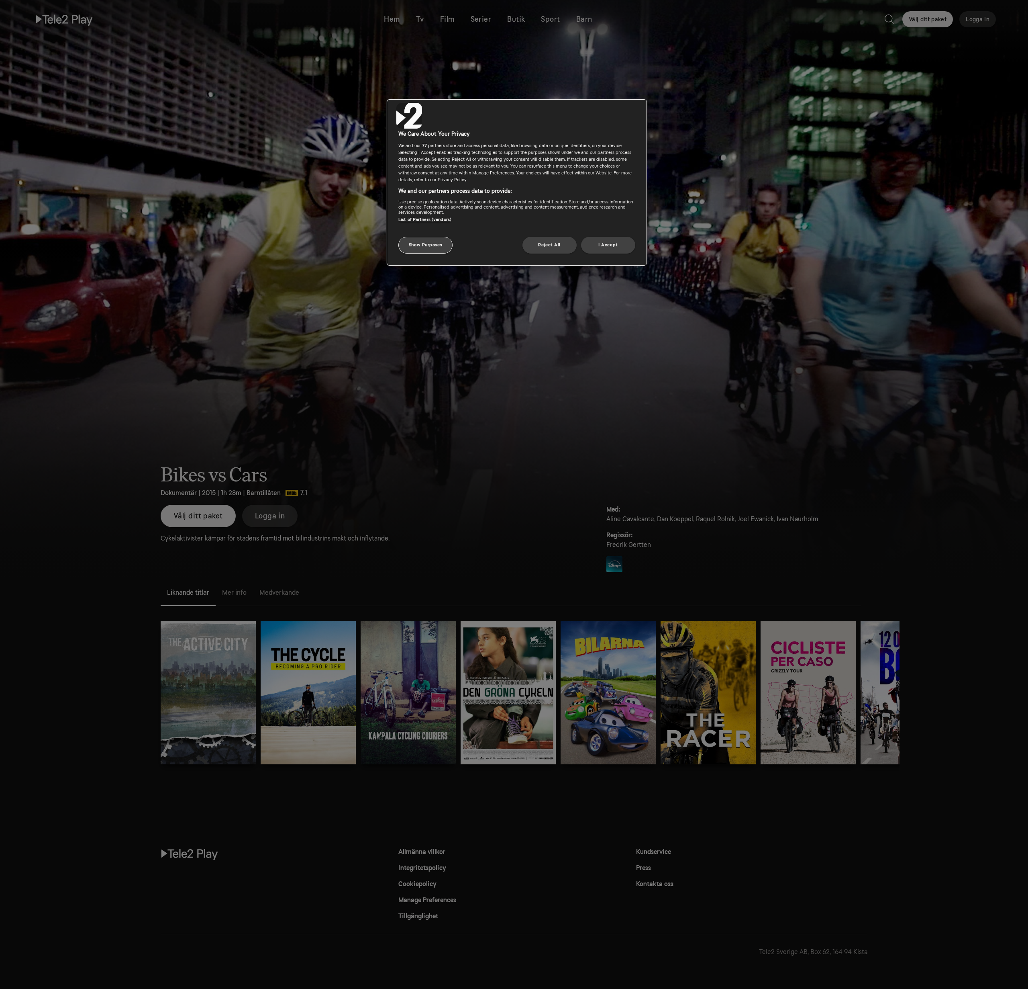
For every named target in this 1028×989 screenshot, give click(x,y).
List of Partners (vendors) (424, 219)
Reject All (549, 245)
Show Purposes (425, 245)
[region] (516, 182)
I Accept (608, 245)
